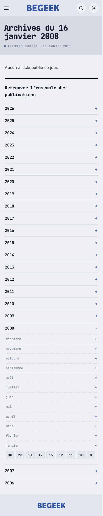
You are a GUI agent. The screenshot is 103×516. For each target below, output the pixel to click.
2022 (9, 157)
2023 (9, 145)
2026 (9, 108)
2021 (9, 169)
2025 (9, 120)
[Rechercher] (81, 8)
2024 (9, 132)
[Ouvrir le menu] (7, 8)
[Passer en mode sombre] (94, 8)
